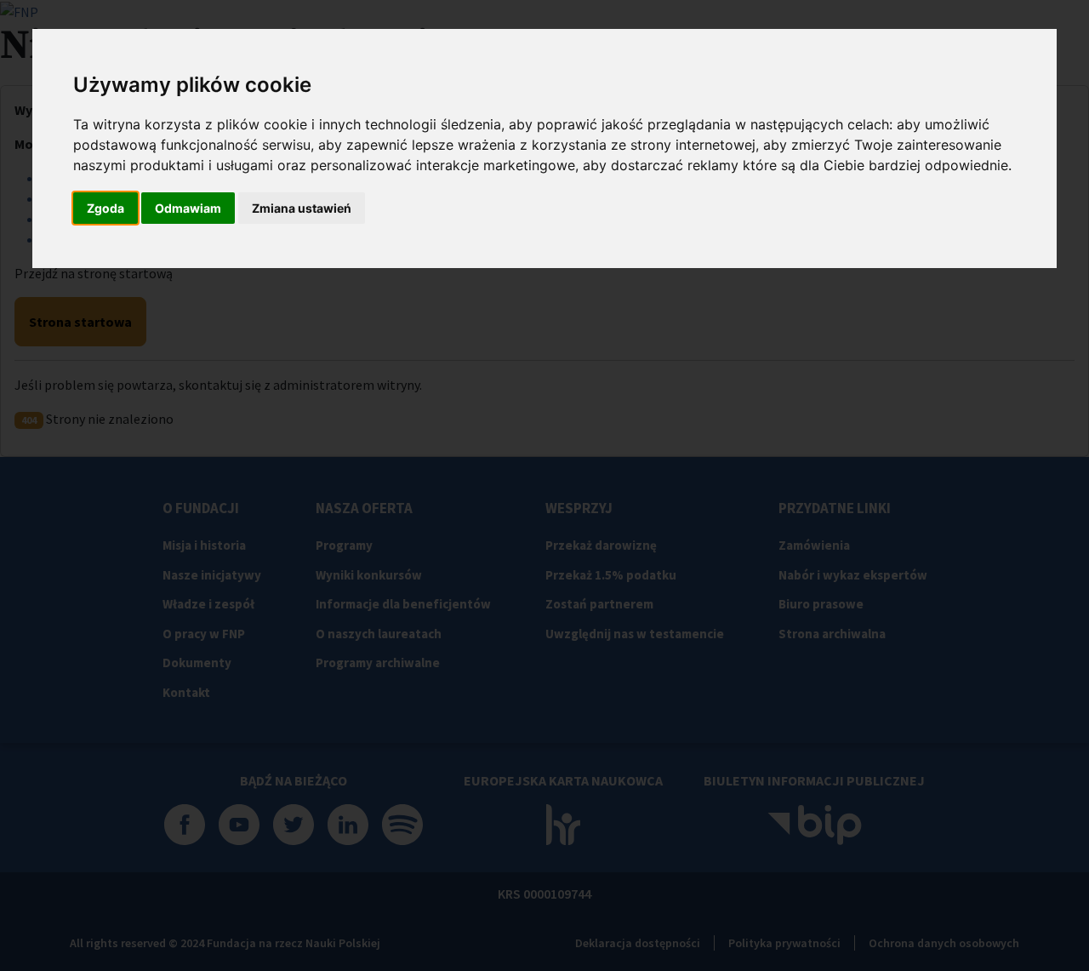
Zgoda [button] (105, 208)
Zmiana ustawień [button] (301, 208)
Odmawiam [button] (188, 208)
